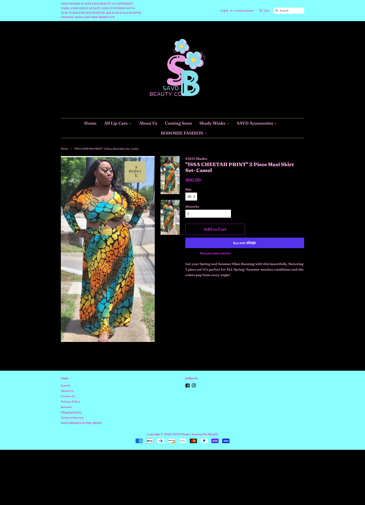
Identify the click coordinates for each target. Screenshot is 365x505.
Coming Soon (178, 123)
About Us (148, 123)
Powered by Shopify (205, 434)
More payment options (215, 253)
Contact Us (68, 396)
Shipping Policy (71, 412)
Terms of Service (72, 417)
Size (188, 189)
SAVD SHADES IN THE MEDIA (81, 423)
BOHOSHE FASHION (182, 133)
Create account (244, 10)
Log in (224, 10)
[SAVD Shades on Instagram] (194, 386)
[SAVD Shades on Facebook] (187, 386)
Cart (266, 10)
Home (90, 123)
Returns (66, 407)
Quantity (192, 206)
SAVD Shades (181, 434)
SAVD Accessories (255, 123)
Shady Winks (212, 123)
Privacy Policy (70, 401)
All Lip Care (116, 123)
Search (65, 385)
